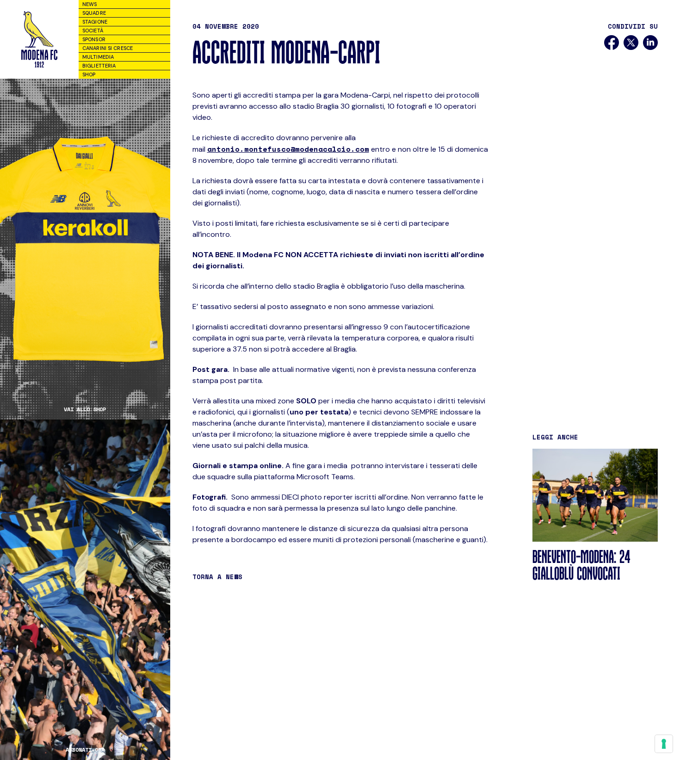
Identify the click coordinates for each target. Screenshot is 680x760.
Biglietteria (99, 65)
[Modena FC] (39, 39)
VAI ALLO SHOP (85, 409)
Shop (88, 74)
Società (92, 30)
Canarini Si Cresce (107, 48)
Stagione (94, 22)
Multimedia (98, 57)
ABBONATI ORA (85, 750)
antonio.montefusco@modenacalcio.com (288, 148)
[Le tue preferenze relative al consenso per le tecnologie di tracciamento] (664, 744)
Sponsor (93, 39)
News (89, 4)
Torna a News (217, 576)
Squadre (94, 13)
